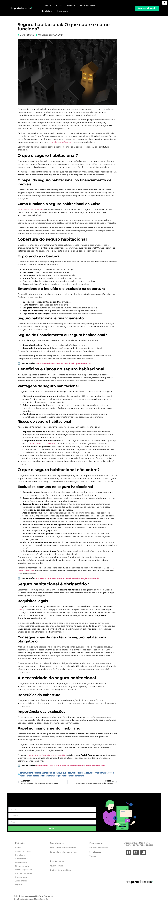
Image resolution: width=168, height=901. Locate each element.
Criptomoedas (22, 858)
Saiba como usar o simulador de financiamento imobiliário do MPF (70, 765)
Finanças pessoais (23, 870)
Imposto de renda (23, 873)
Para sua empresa (87, 5)
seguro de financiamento (96, 773)
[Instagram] (136, 852)
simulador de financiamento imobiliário (47, 755)
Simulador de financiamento (63, 852)
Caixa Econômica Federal (31, 209)
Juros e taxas (21, 881)
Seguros (19, 884)
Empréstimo (21, 862)
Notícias (59, 5)
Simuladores (47, 11)
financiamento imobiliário (42, 443)
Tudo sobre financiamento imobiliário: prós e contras (63, 363)
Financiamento (22, 866)
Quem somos (62, 11)
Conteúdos (46, 5)
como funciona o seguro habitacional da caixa (40, 773)
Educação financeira (98, 847)
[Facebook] (128, 852)
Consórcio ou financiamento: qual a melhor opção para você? (67, 578)
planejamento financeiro (62, 142)
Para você (71, 5)
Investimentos (22, 877)
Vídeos (92, 856)
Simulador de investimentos (63, 847)
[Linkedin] (143, 852)
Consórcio (20, 855)
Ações (18, 847)
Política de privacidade (60, 870)
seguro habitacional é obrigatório (70, 776)
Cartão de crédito (23, 851)
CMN (20, 609)
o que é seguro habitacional (73, 773)
